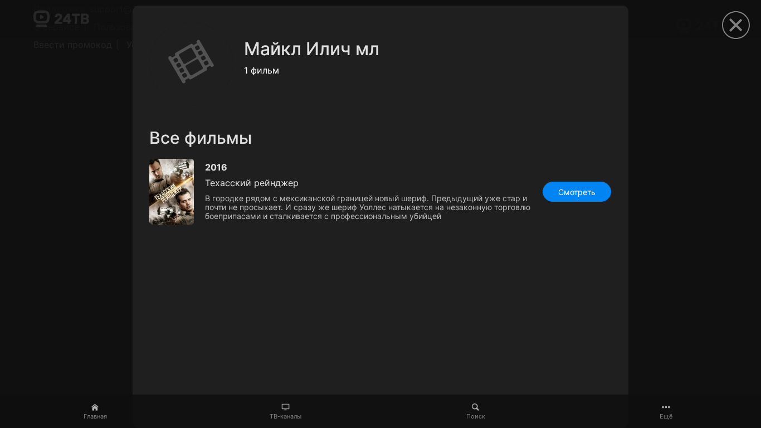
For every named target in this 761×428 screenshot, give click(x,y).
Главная (95, 416)
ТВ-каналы (285, 416)
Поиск (475, 416)
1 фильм (261, 70)
